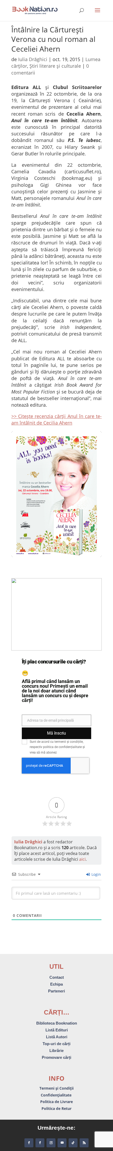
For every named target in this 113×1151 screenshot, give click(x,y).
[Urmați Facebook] (28, 1142)
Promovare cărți (56, 1057)
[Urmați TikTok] (73, 1142)
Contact (56, 977)
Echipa (56, 984)
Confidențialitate (57, 1095)
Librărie (56, 1050)
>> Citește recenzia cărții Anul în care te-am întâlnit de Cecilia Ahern (56, 419)
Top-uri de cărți (56, 1043)
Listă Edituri (56, 1030)
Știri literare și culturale (55, 66)
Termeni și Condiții (56, 1088)
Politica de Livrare (56, 1101)
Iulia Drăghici (32, 59)
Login (95, 874)
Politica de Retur (56, 1108)
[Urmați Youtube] (62, 1142)
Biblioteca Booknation (56, 1023)
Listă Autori (56, 1037)
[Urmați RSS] (84, 1142)
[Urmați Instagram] (51, 1142)
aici (82, 859)
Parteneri (56, 991)
